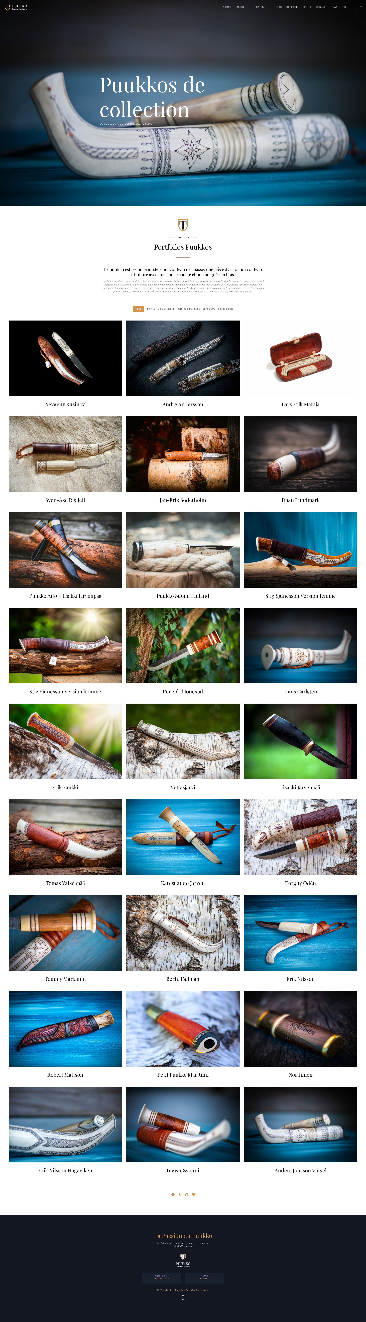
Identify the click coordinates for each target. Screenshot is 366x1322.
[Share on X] (179, 1194)
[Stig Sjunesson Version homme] (65, 646)
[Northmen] (300, 1029)
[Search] (353, 7)
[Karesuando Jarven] (183, 837)
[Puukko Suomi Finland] (183, 550)
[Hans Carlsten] (300, 646)
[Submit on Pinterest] (186, 1194)
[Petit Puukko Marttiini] (183, 1029)
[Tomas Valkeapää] (65, 837)
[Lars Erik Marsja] (300, 358)
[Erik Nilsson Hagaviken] (65, 1124)
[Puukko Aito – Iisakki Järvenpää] (65, 550)
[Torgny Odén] (300, 837)
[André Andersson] (183, 358)
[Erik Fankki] (65, 741)
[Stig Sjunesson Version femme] (300, 550)
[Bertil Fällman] (183, 933)
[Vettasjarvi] (183, 741)
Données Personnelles (198, 1290)
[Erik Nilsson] (300, 933)
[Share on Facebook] (172, 1194)
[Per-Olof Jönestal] (183, 646)
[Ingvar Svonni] (183, 1124)
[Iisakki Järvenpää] (300, 741)
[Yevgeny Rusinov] (65, 358)
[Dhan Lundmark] (300, 454)
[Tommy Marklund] (65, 933)
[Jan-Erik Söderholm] (183, 454)
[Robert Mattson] (65, 1029)
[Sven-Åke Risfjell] (65, 454)
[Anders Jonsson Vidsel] (300, 1124)
